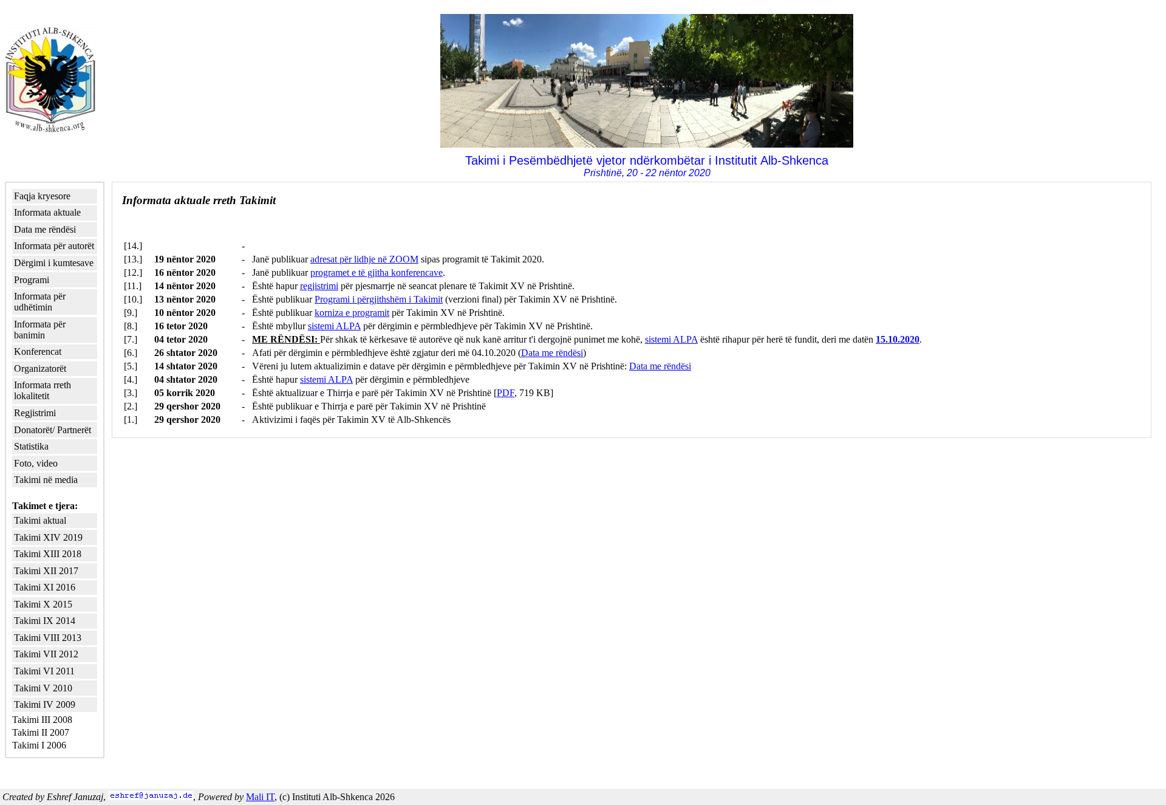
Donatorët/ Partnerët (52, 430)
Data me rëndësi (45, 229)
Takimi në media (46, 479)
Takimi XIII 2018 (47, 554)
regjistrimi (319, 286)
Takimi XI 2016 (44, 587)
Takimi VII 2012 (46, 654)
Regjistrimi (35, 413)
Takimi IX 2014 (44, 620)
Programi (31, 280)
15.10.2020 (897, 339)
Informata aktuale (47, 212)
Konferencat (37, 351)
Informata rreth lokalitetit (42, 390)
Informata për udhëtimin (40, 301)
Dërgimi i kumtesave (54, 263)
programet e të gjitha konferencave (376, 272)
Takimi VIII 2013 (47, 637)
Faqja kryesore (42, 196)
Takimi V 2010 (43, 688)
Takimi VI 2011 (44, 671)
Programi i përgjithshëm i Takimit (379, 299)
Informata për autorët (54, 246)
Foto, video (36, 463)
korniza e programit (352, 312)
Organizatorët (40, 368)
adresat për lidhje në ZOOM (364, 259)
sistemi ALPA (334, 326)
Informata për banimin (40, 329)
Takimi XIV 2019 (48, 537)
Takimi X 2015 (43, 604)
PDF (505, 393)
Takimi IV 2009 (44, 704)
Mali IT (260, 797)
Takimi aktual (40, 520)
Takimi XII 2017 (46, 571)
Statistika (31, 446)
